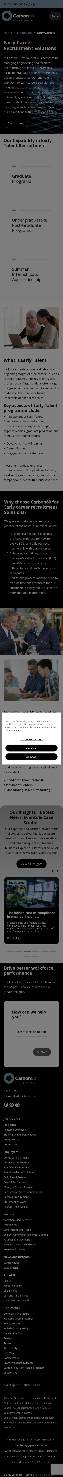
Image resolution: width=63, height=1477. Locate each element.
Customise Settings (31, 739)
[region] (31, 738)
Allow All (31, 756)
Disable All (31, 748)
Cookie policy (13, 730)
